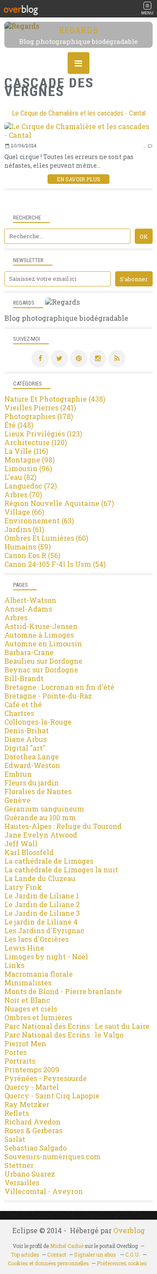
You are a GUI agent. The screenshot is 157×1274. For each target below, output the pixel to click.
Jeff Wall (21, 843)
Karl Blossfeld (29, 852)
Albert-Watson (30, 600)
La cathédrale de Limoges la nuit (61, 869)
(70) (23, 494)
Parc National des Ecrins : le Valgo (63, 1034)
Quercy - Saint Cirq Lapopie (51, 1095)
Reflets (16, 1113)
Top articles (25, 1254)
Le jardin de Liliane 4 (41, 921)
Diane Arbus (25, 739)
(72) (30, 485)
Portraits (19, 1060)
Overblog (129, 1230)
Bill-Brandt (24, 678)
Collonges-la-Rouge (38, 721)
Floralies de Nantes (38, 791)
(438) (54, 398)
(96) (28, 468)
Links (14, 965)
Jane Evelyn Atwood (40, 834)
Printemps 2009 (31, 1069)
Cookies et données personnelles (48, 1263)
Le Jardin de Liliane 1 (41, 895)
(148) (18, 424)
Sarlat (14, 1139)
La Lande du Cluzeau (39, 878)
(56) (32, 555)
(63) (39, 520)
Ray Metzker (26, 1104)
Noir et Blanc (27, 1000)
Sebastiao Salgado (35, 1147)
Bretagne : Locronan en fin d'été (59, 687)
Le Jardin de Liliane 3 (42, 913)
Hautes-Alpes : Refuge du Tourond (63, 826)
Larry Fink (23, 886)
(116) (26, 451)
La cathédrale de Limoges (48, 860)
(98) (29, 459)
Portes (15, 1052)
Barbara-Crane (29, 652)
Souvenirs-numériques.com (52, 1156)
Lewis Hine (24, 947)
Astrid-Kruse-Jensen (41, 626)
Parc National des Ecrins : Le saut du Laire (77, 1026)
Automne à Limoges (39, 634)
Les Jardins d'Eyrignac (44, 930)
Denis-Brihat (26, 730)
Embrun (18, 773)
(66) (24, 511)
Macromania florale (38, 973)
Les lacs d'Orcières (36, 939)
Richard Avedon (32, 1121)
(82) (20, 477)
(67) (59, 503)
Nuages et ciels (30, 1008)
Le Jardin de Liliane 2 (42, 904)
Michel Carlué (66, 1245)
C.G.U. (132, 1254)
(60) (46, 537)
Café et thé (23, 704)
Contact (56, 1254)
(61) (24, 529)
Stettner (19, 1165)
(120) (35, 442)
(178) (38, 416)
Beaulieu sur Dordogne (43, 660)
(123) (43, 433)
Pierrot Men (25, 1043)
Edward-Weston (32, 765)
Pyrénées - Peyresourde (45, 1078)
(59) (27, 546)
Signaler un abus (95, 1254)
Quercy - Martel (31, 1086)
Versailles (21, 1182)
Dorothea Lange (31, 756)
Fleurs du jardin (31, 782)
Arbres (15, 617)
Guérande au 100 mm (40, 817)
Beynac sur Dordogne (41, 669)
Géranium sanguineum (44, 808)
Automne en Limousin (43, 643)
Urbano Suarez (29, 1173)
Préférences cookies (122, 1263)
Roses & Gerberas (33, 1130)
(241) (40, 407)
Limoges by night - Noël (46, 956)
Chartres (19, 713)
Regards (79, 30)
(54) (55, 564)
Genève (17, 800)
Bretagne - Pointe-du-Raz (48, 695)
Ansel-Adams (28, 608)
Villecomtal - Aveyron (43, 1191)
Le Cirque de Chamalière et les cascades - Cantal (79, 113)
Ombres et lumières (38, 1017)
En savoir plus (78, 179)
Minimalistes (27, 982)
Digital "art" (24, 747)
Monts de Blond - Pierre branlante (63, 991)
